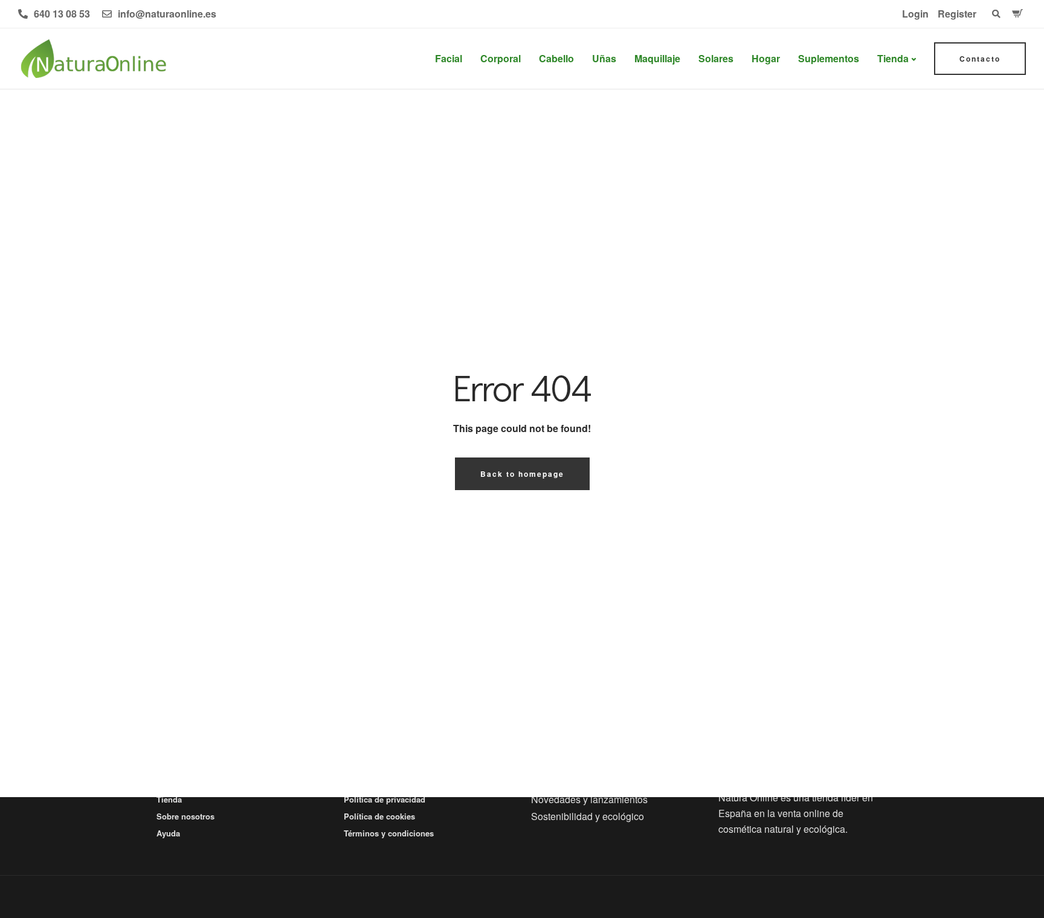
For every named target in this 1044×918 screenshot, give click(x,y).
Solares (715, 58)
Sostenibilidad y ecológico (587, 816)
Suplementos (828, 58)
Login (915, 14)
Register (957, 14)
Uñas (604, 58)
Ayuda (168, 833)
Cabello (556, 58)
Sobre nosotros (185, 816)
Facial (448, 58)
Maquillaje (657, 58)
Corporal (500, 58)
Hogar (766, 58)
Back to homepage (522, 473)
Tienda (893, 58)
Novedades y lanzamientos (589, 799)
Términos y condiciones (389, 833)
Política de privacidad (384, 799)
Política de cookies (379, 816)
